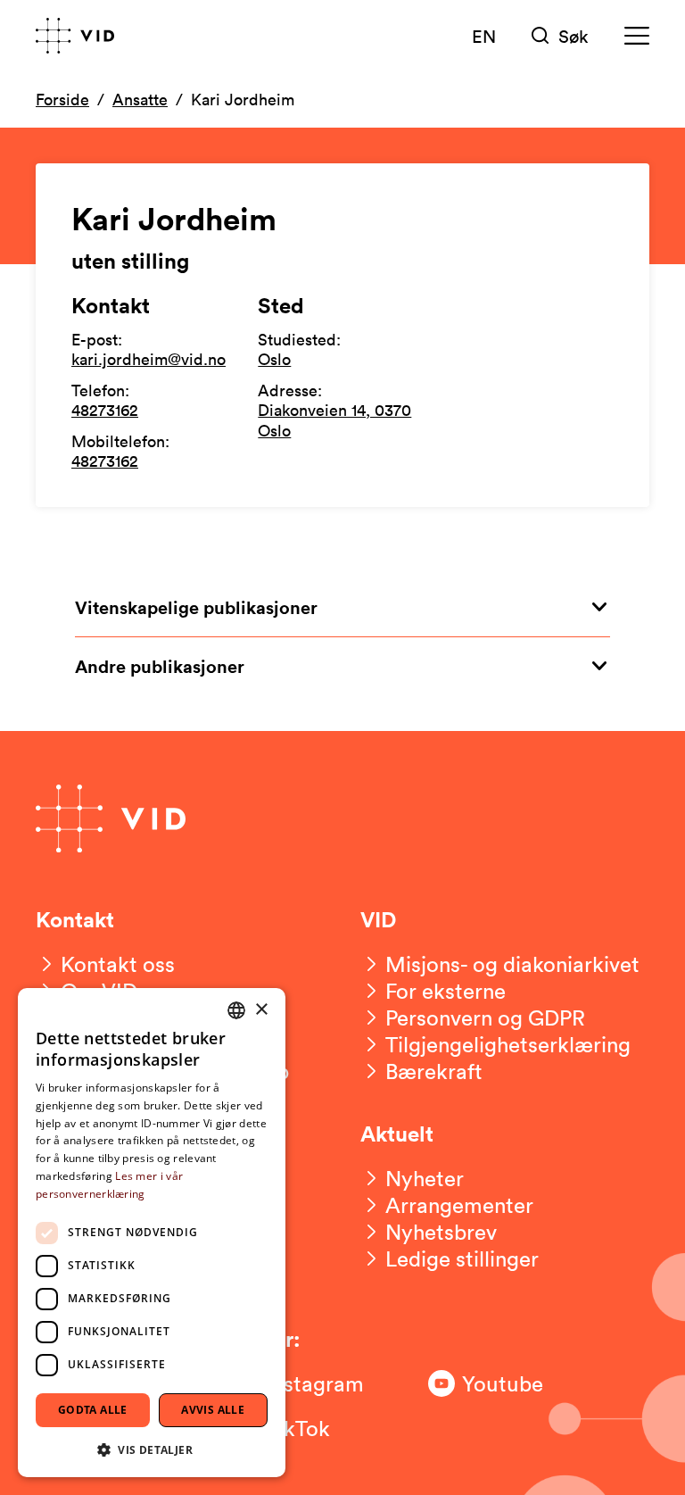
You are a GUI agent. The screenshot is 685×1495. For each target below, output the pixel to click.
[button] (152, 1449)
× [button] (261, 1010)
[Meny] (636, 36)
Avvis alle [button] (212, 1409)
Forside (62, 99)
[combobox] (236, 1010)
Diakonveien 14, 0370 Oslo (334, 420)
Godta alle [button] (93, 1409)
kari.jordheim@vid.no (148, 359)
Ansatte (140, 99)
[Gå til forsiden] (75, 36)
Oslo (274, 359)
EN (484, 35)
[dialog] (151, 1232)
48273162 (104, 409)
